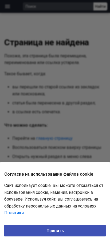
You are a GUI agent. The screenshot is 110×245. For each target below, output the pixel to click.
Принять (55, 230)
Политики (14, 212)
